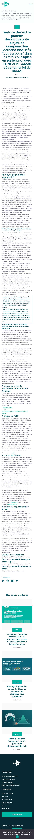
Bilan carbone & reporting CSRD (10, 785)
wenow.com (15, 502)
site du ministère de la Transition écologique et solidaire (15, 412)
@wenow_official (12, 504)
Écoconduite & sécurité (8, 779)
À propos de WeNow (7, 793)
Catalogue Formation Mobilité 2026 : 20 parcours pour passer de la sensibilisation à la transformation (17, 639)
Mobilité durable (17, 647)
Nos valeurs (5, 797)
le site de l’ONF (7, 407)
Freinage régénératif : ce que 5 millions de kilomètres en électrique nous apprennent (17, 691)
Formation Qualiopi (7, 782)
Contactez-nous (17, 814)
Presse (17, 75)
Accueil (4, 11)
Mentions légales (6, 809)
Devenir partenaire (7, 799)
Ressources (11, 11)
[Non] (32, 834)
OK (17, 836)
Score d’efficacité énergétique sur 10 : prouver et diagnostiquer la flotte (17, 742)
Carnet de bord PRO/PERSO (9, 776)
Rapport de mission (7, 803)
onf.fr (13, 453)
